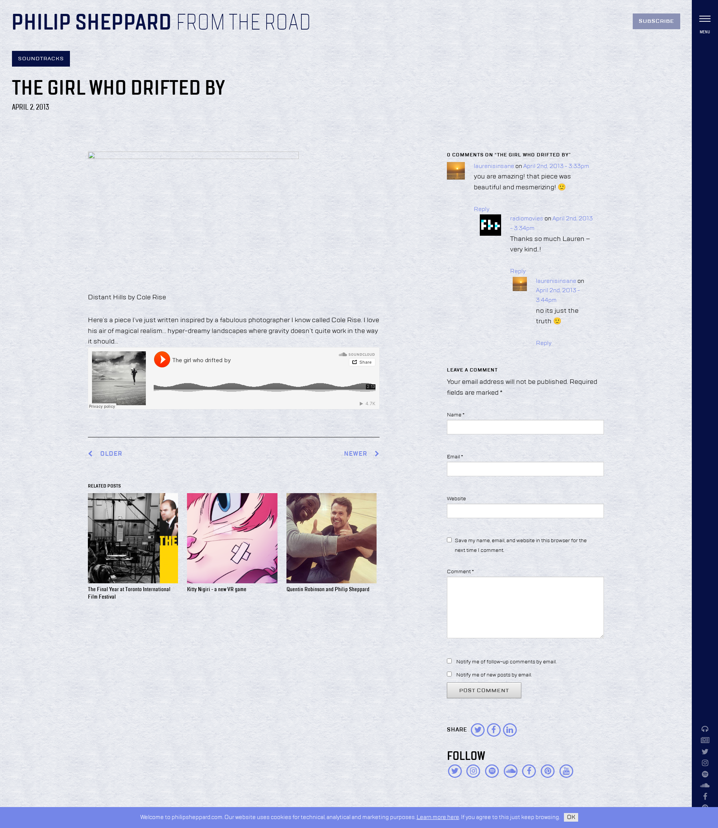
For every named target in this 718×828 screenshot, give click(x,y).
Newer (356, 454)
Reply (482, 210)
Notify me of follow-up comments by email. (506, 661)
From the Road (243, 23)
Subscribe (656, 21)
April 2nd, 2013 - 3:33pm (556, 166)
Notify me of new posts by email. (494, 675)
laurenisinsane (494, 166)
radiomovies (526, 219)
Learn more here (438, 817)
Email (455, 456)
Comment (460, 571)
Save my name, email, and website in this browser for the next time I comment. (521, 545)
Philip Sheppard (91, 23)
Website (456, 498)
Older (111, 454)
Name (455, 415)
